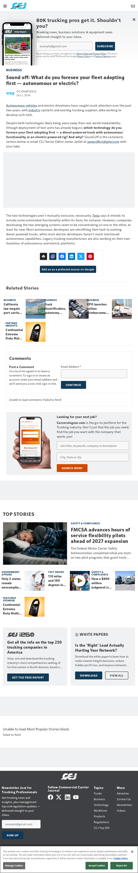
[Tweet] (80, 256)
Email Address (71, 366)
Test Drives (56, 571)
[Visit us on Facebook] (50, 797)
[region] (69, 859)
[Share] (62, 256)
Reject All (121, 865)
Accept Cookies (97, 865)
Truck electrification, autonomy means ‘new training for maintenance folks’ (55, 308)
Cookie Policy (121, 858)
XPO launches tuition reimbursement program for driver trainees (98, 308)
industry (34, 110)
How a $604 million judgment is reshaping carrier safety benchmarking (101, 583)
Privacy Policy (84, 56)
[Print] (43, 256)
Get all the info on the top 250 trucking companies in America (34, 647)
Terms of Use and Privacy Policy (91, 53)
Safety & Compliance (85, 523)
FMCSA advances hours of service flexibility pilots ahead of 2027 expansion (100, 535)
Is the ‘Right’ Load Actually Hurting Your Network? (99, 648)
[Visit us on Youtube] (76, 797)
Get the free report (28, 677)
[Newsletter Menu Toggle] (133, 5)
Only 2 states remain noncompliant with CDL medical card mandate (12, 583)
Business (14, 70)
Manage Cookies (14, 865)
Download (88, 675)
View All (116, 675)
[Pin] (90, 256)
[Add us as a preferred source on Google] (52, 256)
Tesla (96, 215)
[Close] (132, 852)
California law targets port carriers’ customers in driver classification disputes (13, 308)
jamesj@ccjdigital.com (103, 141)
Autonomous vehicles (21, 105)
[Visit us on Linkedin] (67, 797)
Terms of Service (102, 56)
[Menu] (5, 5)
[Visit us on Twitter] (59, 797)
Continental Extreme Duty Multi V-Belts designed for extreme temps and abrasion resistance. (14, 334)
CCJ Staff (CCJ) (26, 91)
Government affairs (11, 573)
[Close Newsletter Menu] (134, 19)
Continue (73, 385)
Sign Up (13, 835)
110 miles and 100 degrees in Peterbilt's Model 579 (56, 580)
